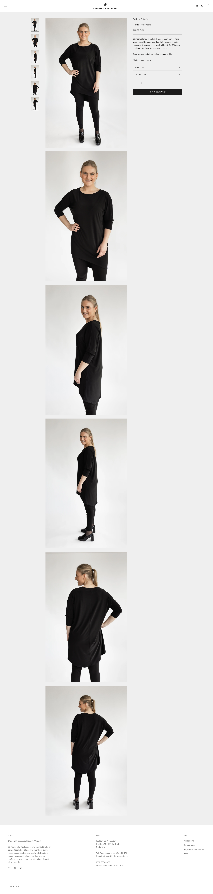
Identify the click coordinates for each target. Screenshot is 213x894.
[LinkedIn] (20, 867)
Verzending (189, 841)
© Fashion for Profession (17, 887)
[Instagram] (15, 867)
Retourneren (189, 845)
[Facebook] (9, 867)
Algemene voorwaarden (194, 849)
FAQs (186, 853)
